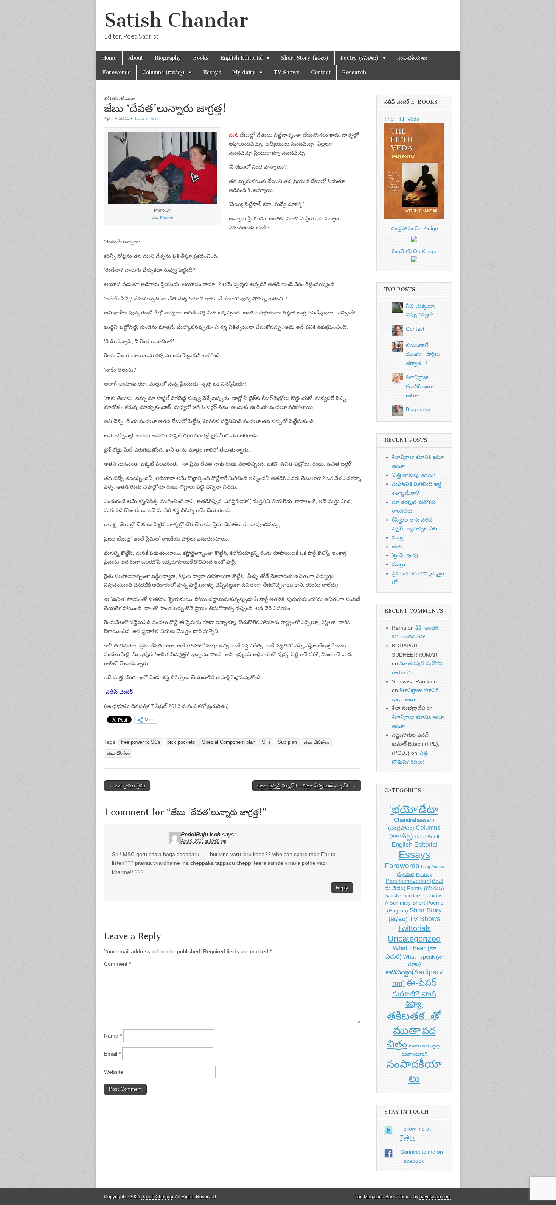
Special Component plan (228, 742)
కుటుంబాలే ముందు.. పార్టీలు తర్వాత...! (423, 354)
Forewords (116, 72)
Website (113, 1072)
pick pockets (181, 742)
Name (113, 1036)
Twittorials (414, 928)
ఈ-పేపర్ (421, 982)
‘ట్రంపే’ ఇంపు (405, 555)
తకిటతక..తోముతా (119, 98)
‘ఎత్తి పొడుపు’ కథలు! (413, 475)
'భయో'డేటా (414, 809)
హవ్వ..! (400, 537)
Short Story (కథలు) (305, 58)
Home (109, 58)
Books (200, 58)
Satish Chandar (176, 20)
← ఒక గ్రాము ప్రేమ (127, 785)
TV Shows (286, 72)
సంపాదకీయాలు (412, 58)
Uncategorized (414, 938)
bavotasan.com (435, 1196)
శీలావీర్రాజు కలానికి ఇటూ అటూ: (419, 386)
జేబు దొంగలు (118, 753)
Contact (321, 72)
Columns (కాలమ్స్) (163, 72)
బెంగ (397, 547)
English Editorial (241, 58)
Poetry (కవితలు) (359, 58)
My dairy (244, 72)
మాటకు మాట (419, 1046)
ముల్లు (398, 564)
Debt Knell (427, 836)
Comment (117, 964)
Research (354, 72)
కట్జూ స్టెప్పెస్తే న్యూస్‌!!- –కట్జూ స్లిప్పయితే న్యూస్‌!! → (306, 785)
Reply (342, 888)
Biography (168, 58)
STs (266, 742)
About (135, 58)
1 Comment (146, 118)
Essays (212, 72)
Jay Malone (162, 217)
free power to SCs (140, 742)
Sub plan (287, 742)
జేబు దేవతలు (316, 742)
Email (112, 1054)
